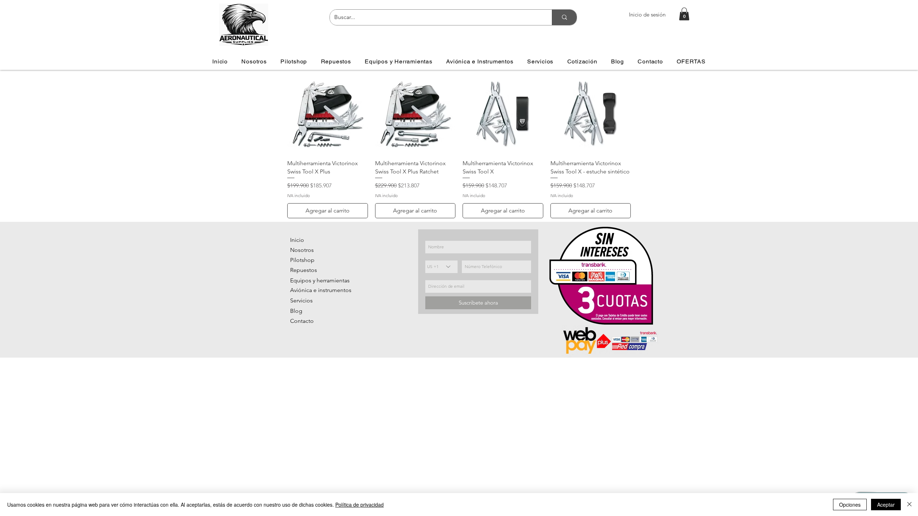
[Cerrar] (909, 504)
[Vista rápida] (327, 113)
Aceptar (886, 504)
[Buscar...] (564, 17)
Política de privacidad (359, 504)
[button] (684, 14)
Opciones (850, 504)
